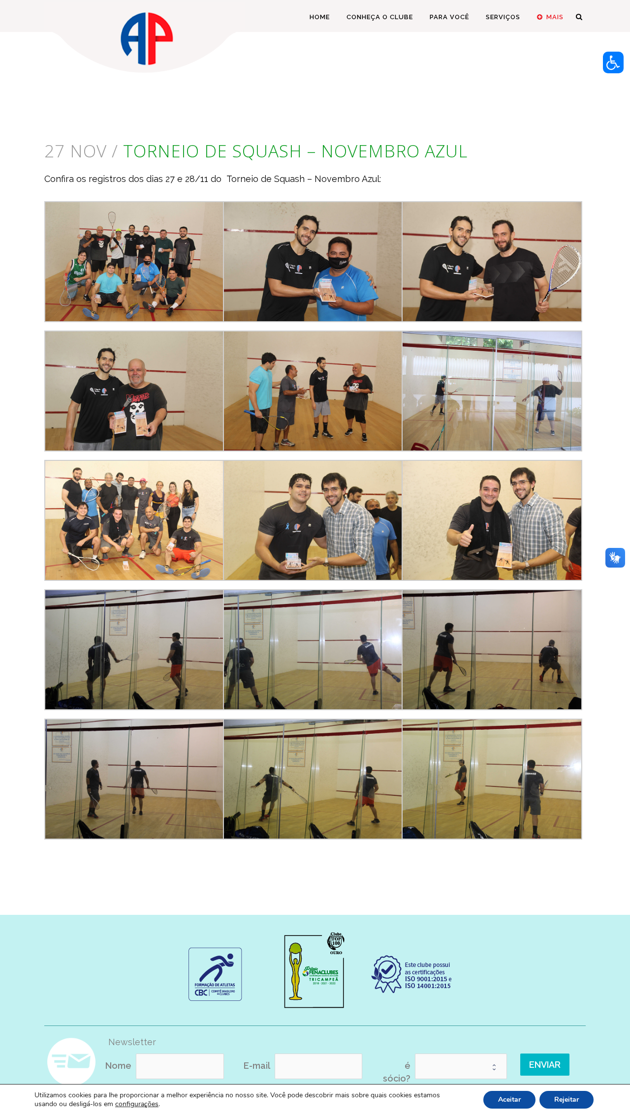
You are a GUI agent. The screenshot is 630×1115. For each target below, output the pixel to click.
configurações (136, 1104)
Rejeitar (566, 1099)
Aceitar (509, 1099)
